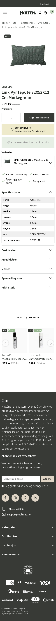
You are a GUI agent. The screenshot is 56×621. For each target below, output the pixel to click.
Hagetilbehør (26, 22)
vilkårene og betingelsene (33, 486)
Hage (13, 22)
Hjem (5, 22)
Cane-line (7, 86)
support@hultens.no (17, 448)
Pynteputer (42, 22)
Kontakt (44, 3)
